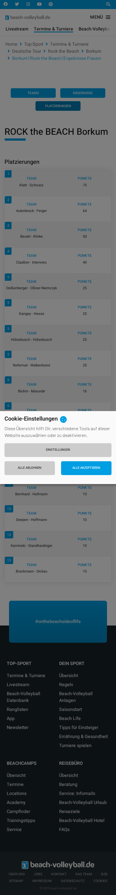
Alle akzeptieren (86, 468)
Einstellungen (58, 449)
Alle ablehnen (29, 468)
